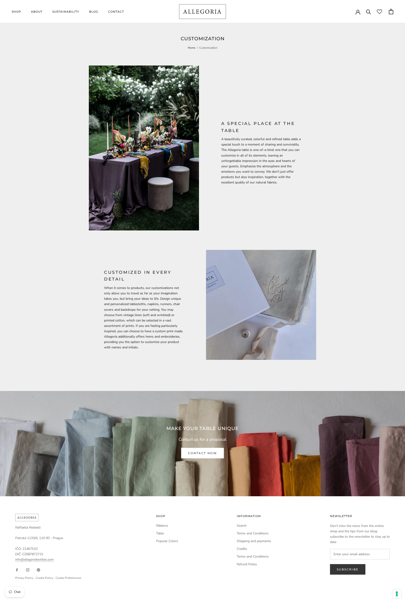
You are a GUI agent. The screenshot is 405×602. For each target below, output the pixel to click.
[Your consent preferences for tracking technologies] (396, 593)
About (36, 11)
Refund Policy (247, 564)
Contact (116, 11)
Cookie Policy (44, 578)
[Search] (368, 11)
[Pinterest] (38, 569)
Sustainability (65, 11)
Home (191, 48)
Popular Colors (167, 541)
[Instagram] (27, 569)
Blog (93, 11)
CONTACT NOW (202, 453)
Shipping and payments (254, 541)
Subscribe (348, 569)
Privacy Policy (24, 578)
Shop (16, 11)
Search (242, 525)
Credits (242, 549)
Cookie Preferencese (68, 578)
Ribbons (162, 525)
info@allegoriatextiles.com (34, 559)
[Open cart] (391, 11)
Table (160, 533)
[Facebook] (17, 569)
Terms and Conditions (253, 533)
